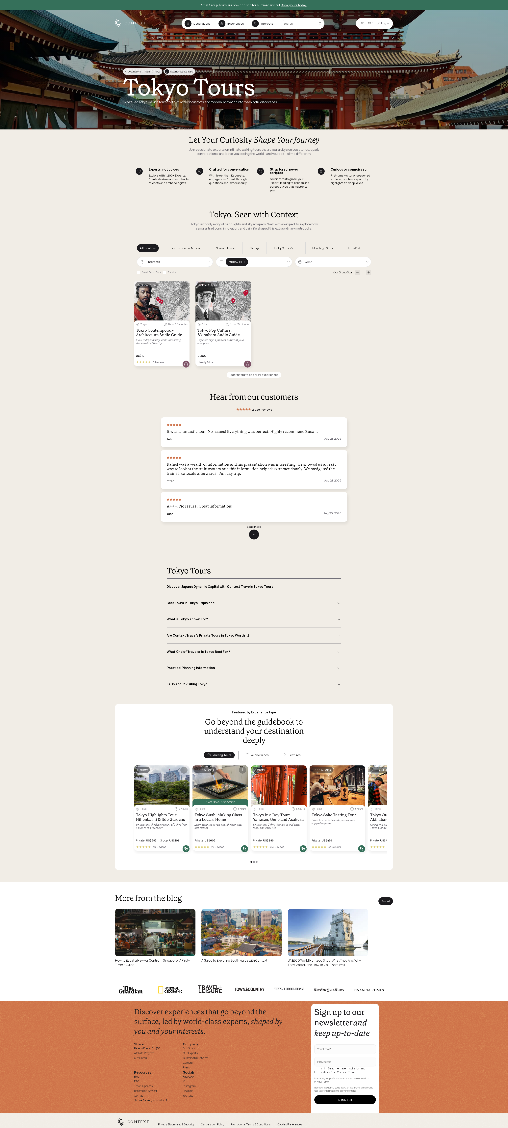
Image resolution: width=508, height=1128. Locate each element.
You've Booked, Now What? (150, 1100)
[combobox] (175, 262)
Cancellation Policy (212, 1124)
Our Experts (190, 1053)
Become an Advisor (145, 1091)
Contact (139, 1095)
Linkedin (188, 1091)
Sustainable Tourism (195, 1058)
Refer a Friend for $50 (147, 1048)
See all (385, 901)
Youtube (188, 1095)
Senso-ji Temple (226, 248)
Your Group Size (342, 272)
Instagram (189, 1086)
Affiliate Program (144, 1053)
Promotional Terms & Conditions (250, 1124)
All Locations (148, 248)
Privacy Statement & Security (176, 1124)
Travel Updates (143, 1086)
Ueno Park (354, 248)
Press (186, 1067)
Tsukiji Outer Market (285, 248)
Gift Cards (140, 1058)
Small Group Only (151, 272)
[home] (132, 27)
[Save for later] (184, 285)
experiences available (179, 71)
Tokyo (157, 71)
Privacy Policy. (321, 1081)
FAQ (136, 1081)
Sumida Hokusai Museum (186, 248)
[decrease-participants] (357, 272)
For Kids (172, 272)
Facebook (188, 1076)
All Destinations (133, 71)
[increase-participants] (368, 272)
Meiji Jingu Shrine (323, 248)
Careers (187, 1062)
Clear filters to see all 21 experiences (254, 375)
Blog (136, 1076)
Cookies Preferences (289, 1124)
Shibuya (254, 248)
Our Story (189, 1048)
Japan (147, 71)
